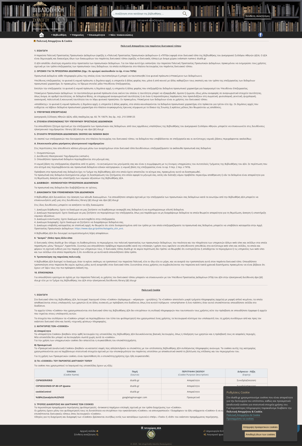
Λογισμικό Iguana (216, 434)
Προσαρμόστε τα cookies (240, 418)
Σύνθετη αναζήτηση (84, 434)
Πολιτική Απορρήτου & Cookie (243, 415)
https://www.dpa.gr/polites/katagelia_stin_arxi (99, 228)
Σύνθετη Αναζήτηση (258, 15)
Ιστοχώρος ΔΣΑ (152, 427)
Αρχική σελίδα (87, 430)
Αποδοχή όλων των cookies (260, 434)
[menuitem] (151, 20)
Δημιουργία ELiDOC (217, 430)
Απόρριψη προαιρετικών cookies (260, 427)
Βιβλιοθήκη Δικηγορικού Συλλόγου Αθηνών (49, 15)
